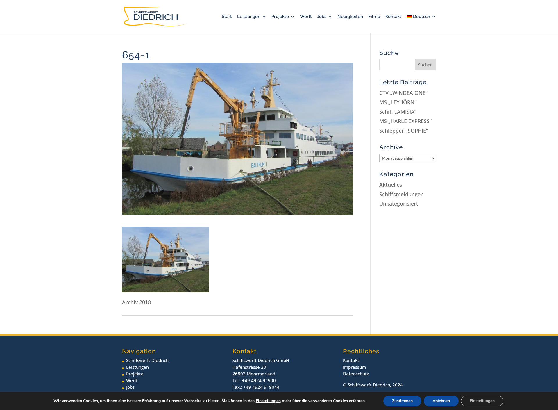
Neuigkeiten (350, 17)
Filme (374, 17)
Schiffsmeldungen (401, 194)
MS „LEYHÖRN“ (397, 102)
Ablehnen (441, 401)
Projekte (280, 17)
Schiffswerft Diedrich (147, 360)
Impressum (354, 367)
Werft (306, 17)
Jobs (321, 17)
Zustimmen (402, 401)
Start (227, 17)
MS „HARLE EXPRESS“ (405, 120)
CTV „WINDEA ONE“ (403, 92)
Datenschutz (356, 374)
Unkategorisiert (398, 203)
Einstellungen (268, 401)
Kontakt (393, 17)
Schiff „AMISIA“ (397, 111)
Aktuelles (390, 184)
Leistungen (248, 17)
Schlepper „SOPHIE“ (403, 130)
